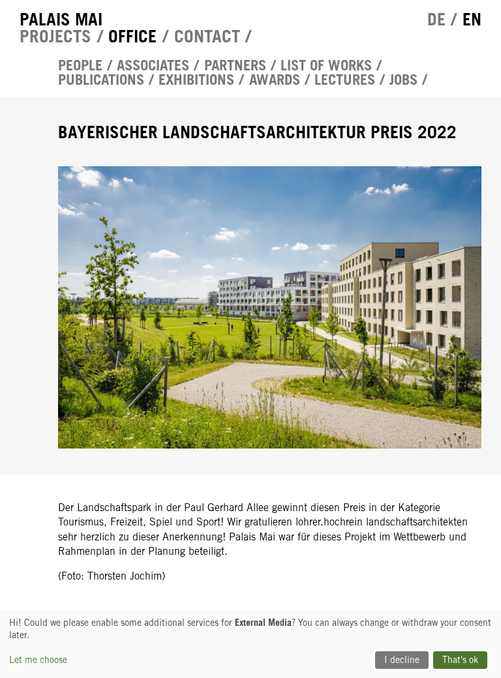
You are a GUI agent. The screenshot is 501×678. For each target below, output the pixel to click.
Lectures (344, 79)
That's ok (460, 660)
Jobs (403, 79)
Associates (153, 65)
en (472, 18)
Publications (101, 79)
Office (132, 35)
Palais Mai (61, 18)
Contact (207, 35)
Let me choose (38, 660)
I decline (401, 660)
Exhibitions (196, 79)
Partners (235, 65)
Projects (55, 35)
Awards (274, 79)
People (80, 65)
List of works (326, 65)
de (436, 18)
